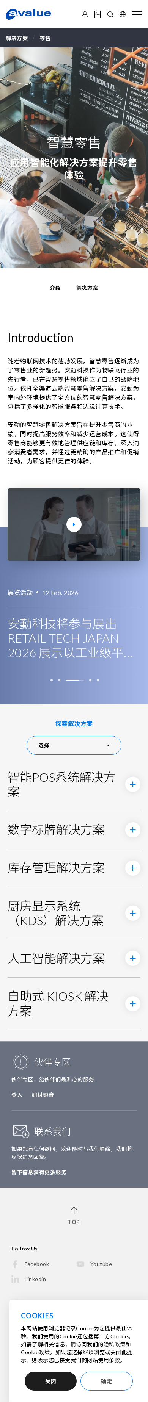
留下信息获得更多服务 (38, 1172)
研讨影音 (43, 1095)
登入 (16, 1095)
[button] (53, 680)
